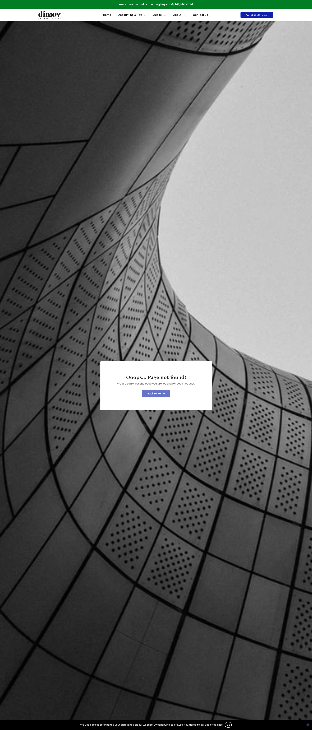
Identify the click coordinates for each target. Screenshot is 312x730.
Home (107, 15)
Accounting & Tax (130, 15)
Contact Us (200, 15)
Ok (228, 724)
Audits (157, 15)
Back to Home (156, 393)
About (177, 15)
